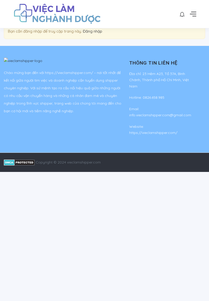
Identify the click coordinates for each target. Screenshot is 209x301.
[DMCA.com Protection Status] (19, 162)
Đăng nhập (92, 31)
